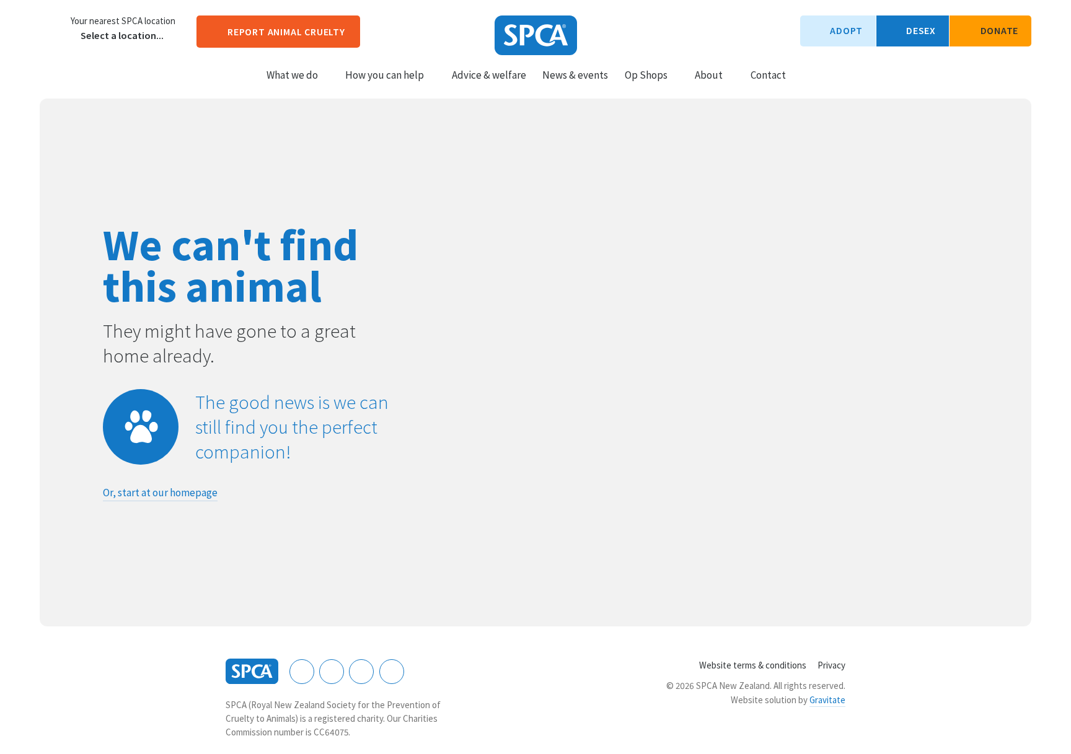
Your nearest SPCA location (123, 21)
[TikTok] (391, 671)
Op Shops (646, 75)
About (709, 75)
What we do (292, 75)
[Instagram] (331, 671)
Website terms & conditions (752, 665)
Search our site (806, 74)
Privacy (831, 665)
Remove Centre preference (73, 36)
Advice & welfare (489, 75)
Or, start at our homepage (160, 492)
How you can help (384, 75)
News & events (575, 75)
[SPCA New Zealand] (536, 35)
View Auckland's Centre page (52, 27)
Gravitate (827, 700)
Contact (768, 75)
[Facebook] (301, 671)
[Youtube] (361, 671)
